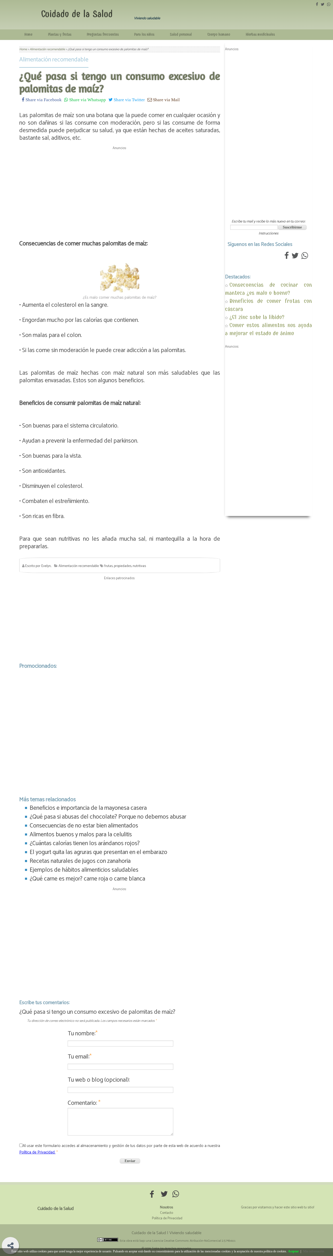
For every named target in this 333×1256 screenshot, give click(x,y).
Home (28, 34)
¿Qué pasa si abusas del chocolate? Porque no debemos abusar (108, 817)
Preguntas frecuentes (103, 34)
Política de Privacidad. (37, 1152)
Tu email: (80, 1057)
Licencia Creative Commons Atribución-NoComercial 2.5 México (193, 1240)
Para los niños (144, 34)
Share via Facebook (43, 99)
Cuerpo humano (218, 34)
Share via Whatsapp (87, 99)
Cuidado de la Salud (77, 14)
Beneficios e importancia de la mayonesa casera (88, 808)
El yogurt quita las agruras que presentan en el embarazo (98, 852)
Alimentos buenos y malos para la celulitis (81, 834)
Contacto (166, 1213)
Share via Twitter (129, 99)
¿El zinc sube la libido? (256, 317)
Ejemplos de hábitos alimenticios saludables (84, 870)
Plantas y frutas (59, 34)
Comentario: (84, 1103)
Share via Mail (166, 99)
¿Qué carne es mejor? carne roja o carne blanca (87, 879)
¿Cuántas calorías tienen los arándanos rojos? (85, 843)
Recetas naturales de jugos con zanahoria (80, 861)
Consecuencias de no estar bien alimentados (84, 826)
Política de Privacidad (167, 1218)
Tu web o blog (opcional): (99, 1080)
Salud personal (181, 34)
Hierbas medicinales (260, 34)
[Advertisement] (119, 188)
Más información (313, 1251)
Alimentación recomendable (53, 60)
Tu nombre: (83, 1033)
